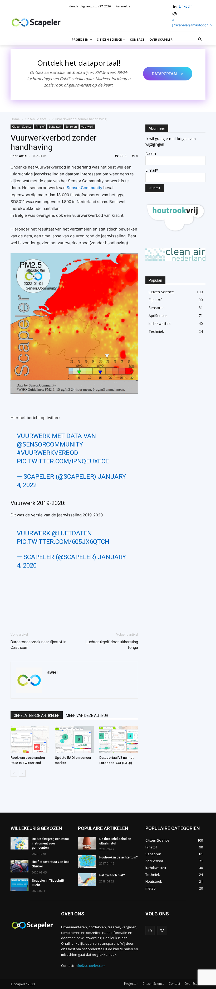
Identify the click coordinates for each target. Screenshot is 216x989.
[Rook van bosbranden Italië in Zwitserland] (30, 739)
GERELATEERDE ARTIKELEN (37, 715)
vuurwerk (87, 126)
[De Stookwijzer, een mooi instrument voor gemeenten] (19, 843)
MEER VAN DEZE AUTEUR (87, 715)
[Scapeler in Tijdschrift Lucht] (19, 884)
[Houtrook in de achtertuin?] (87, 861)
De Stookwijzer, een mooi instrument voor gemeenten (50, 843)
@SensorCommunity (50, 444)
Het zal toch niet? (112, 875)
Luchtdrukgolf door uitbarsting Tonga (112, 645)
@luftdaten (72, 533)
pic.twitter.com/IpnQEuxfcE (63, 461)
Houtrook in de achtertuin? (118, 857)
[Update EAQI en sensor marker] (74, 739)
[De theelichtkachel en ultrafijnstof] (87, 843)
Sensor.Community (84, 187)
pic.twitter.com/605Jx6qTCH (63, 541)
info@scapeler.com (90, 965)
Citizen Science (36, 119)
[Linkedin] (175, 6)
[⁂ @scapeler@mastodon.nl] (175, 13)
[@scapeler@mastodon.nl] (161, 930)
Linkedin (186, 6)
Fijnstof (40, 126)
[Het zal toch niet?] (87, 879)
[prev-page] (14, 773)
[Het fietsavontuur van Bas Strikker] (19, 866)
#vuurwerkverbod (47, 453)
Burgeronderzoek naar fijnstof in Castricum (38, 645)
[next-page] (22, 773)
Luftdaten (55, 126)
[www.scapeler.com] (36, 23)
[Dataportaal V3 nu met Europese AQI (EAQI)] (118, 739)
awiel (23, 156)
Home (15, 119)
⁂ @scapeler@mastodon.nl (192, 22)
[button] (199, 39)
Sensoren (71, 126)
